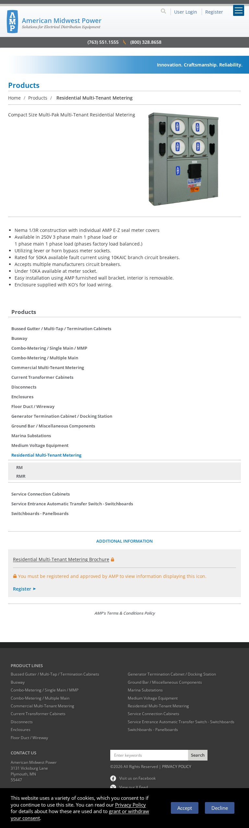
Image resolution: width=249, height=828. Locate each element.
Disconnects (23, 387)
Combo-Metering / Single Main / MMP (49, 348)
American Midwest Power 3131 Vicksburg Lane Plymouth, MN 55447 (34, 771)
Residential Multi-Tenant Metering (46, 455)
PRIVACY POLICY (176, 766)
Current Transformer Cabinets (42, 377)
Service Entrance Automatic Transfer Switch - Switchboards (72, 504)
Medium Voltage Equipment (39, 445)
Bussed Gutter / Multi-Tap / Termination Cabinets (61, 328)
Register (22, 589)
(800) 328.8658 (145, 42)
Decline (219, 808)
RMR (20, 476)
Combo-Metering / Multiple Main (44, 358)
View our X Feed (133, 787)
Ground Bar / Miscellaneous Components (53, 426)
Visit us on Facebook (137, 778)
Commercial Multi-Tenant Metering (47, 367)
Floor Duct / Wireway (32, 406)
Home (14, 98)
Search (198, 755)
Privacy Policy (130, 804)
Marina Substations (31, 435)
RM (19, 467)
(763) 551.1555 (103, 42)
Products (37, 98)
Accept (184, 808)
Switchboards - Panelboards (39, 513)
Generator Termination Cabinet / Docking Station (61, 416)
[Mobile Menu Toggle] (238, 10)
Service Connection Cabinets (40, 494)
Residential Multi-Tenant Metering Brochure (61, 559)
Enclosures (22, 397)
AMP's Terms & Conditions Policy (124, 613)
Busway (19, 338)
